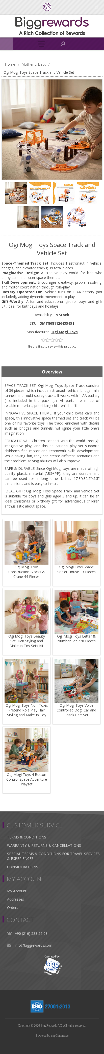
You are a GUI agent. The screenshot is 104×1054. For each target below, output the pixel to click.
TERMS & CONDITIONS (26, 837)
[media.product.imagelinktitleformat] (26, 543)
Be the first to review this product (52, 346)
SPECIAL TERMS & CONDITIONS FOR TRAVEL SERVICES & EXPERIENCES (53, 856)
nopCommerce (59, 1035)
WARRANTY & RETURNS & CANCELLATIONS (44, 845)
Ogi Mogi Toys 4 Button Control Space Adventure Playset (26, 779)
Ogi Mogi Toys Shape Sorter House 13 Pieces (76, 569)
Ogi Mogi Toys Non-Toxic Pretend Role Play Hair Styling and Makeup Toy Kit (27, 712)
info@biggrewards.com (33, 945)
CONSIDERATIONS (22, 866)
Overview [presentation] (52, 372)
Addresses (15, 899)
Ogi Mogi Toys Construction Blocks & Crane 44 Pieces (26, 572)
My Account (17, 891)
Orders (12, 907)
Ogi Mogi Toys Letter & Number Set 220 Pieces (76, 638)
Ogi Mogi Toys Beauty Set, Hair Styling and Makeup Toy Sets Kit (26, 641)
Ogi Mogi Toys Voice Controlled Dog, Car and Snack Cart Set (76, 710)
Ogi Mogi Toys (64, 331)
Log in (96, 7)
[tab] (52, 371)
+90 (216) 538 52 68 (31, 933)
